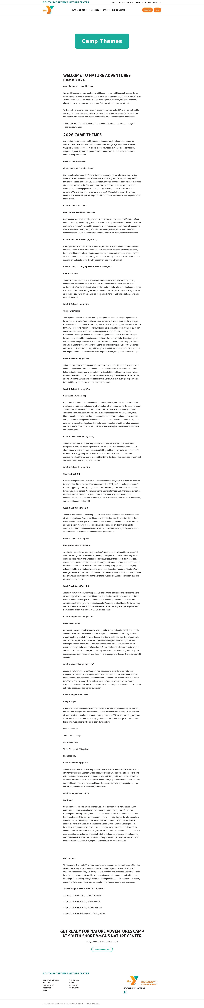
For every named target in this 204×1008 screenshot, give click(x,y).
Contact (138, 2)
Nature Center (78, 10)
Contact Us (74, 988)
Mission (46, 983)
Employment (48, 985)
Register (148, 2)
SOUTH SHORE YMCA (118, 2)
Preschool (94, 10)
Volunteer (156, 2)
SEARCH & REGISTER (102, 949)
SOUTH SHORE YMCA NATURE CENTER (66, 973)
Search (128, 2)
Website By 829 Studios (93, 1003)
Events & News (118, 10)
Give (157, 10)
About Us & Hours (51, 980)
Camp (105, 10)
